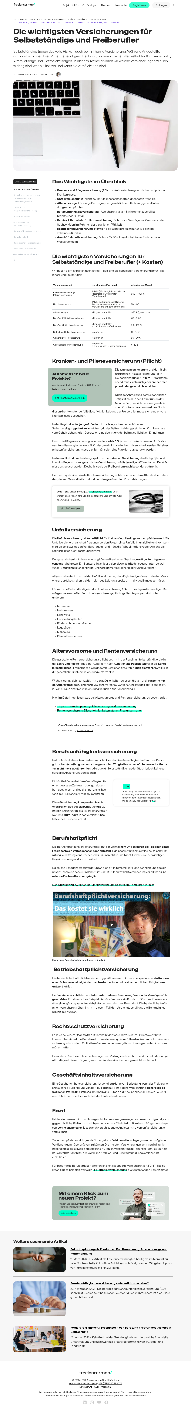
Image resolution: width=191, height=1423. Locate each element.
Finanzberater (85, 730)
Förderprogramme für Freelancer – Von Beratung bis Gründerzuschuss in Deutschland (120, 1329)
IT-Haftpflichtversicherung (110, 1170)
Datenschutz (86, 1387)
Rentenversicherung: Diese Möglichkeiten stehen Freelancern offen (99, 710)
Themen (105, 5)
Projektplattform (72, 5)
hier (153, 801)
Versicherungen (48, 23)
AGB (96, 1387)
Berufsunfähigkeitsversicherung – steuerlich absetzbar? (109, 1283)
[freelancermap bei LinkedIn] (85, 1402)
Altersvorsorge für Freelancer (73, 23)
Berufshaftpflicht (20, 237)
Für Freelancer (20, 23)
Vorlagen (92, 5)
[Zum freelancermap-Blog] (24, 5)
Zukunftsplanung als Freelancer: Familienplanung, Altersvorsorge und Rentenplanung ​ (118, 1251)
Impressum (106, 1387)
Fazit (15, 260)
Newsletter (121, 5)
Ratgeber (34, 23)
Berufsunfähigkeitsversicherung (27, 231)
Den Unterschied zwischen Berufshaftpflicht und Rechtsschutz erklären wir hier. (103, 885)
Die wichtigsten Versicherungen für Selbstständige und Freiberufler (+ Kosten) (26, 198)
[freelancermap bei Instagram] (92, 1402)
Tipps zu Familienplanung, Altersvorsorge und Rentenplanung (96, 706)
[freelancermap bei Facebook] (106, 1402)
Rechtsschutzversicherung (25, 249)
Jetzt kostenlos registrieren (70, 398)
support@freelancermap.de (83, 1383)
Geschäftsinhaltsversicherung (26, 254)
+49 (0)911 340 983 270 (110, 1383)
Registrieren (139, 5)
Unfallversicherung (21, 216)
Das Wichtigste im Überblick (26, 189)
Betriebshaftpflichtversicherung (27, 243)
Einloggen (161, 5)
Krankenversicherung (63, 293)
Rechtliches (96, 23)
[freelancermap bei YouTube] (99, 1402)
